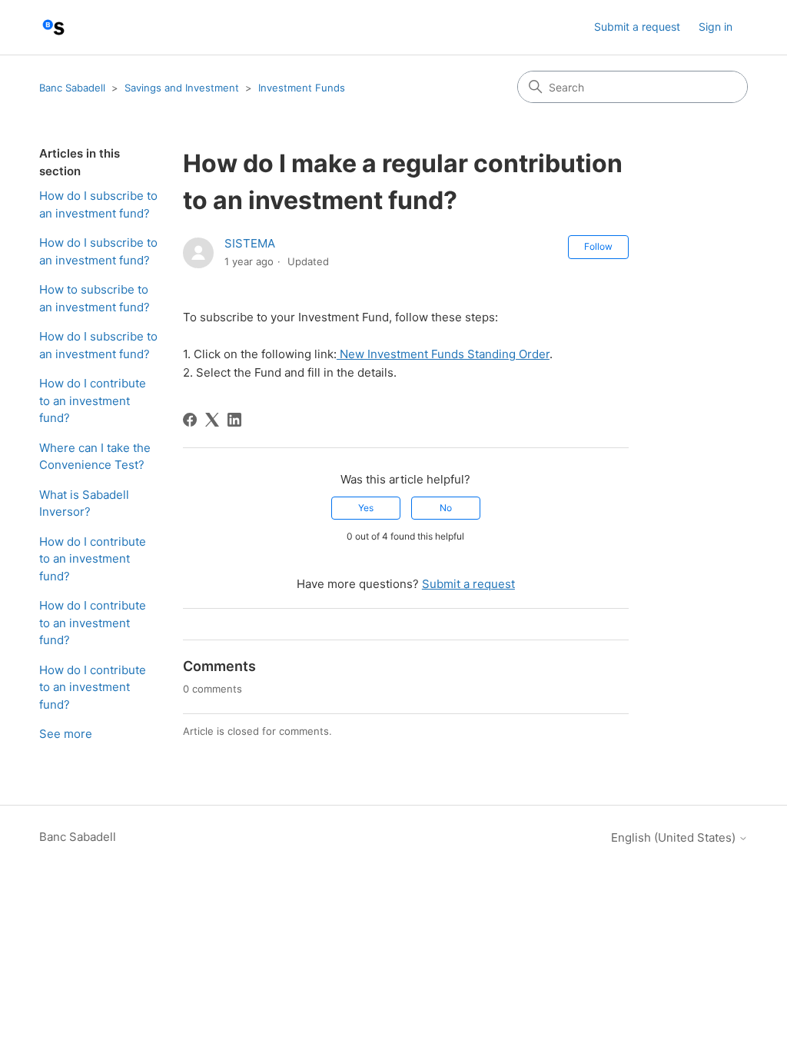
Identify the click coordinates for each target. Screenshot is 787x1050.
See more (65, 733)
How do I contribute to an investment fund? (92, 400)
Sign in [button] (715, 26)
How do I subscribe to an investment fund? (98, 204)
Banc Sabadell (72, 87)
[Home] (53, 27)
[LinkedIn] (234, 420)
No (446, 507)
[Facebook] (190, 420)
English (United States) (675, 837)
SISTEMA (249, 243)
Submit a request (637, 26)
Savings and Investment (182, 87)
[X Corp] (212, 420)
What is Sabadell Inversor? (84, 503)
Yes (366, 507)
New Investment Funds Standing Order (443, 354)
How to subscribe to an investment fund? (94, 298)
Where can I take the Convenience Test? (95, 456)
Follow (598, 246)
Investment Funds (301, 87)
